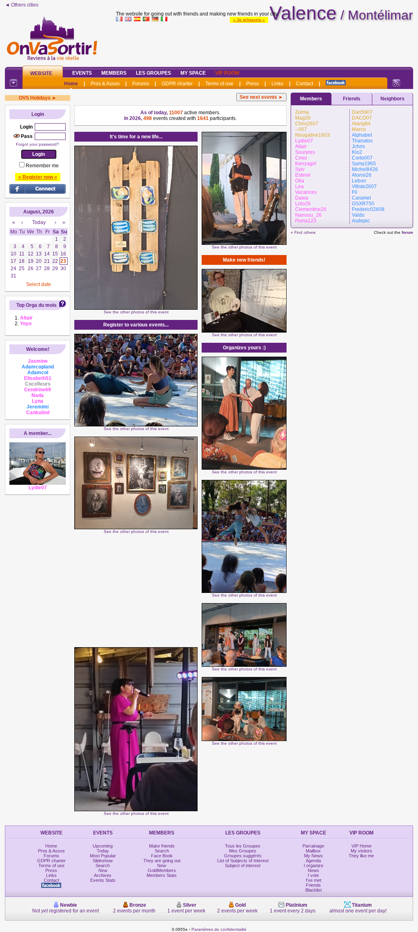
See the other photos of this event (136, 312)
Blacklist (313, 890)
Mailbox (313, 850)
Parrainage (313, 845)
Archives (102, 875)
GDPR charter (177, 84)
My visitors (361, 850)
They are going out (161, 860)
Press (252, 84)
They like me (361, 855)
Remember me (42, 166)
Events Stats (103, 880)
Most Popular (103, 855)
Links (277, 84)
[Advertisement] (264, 42)
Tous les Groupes (242, 845)
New (102, 870)
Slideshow (103, 860)
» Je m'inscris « (249, 20)
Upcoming (103, 845)
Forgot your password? (37, 144)
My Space (193, 73)
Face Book (162, 855)
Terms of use (219, 84)
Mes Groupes (242, 850)
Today (103, 850)
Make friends (162, 845)
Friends (351, 99)
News (313, 870)
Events (82, 73)
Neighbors (392, 99)
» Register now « (37, 177)
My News (313, 855)
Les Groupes (153, 73)
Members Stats (162, 875)
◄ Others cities (21, 5)
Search (103, 865)
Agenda (313, 860)
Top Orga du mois (36, 305)
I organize (313, 865)
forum (407, 232)
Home (71, 84)
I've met (313, 880)
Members (114, 73)
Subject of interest (242, 865)
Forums (140, 84)
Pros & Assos (105, 84)
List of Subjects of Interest (243, 860)
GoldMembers (162, 870)
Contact (304, 84)
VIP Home (361, 845)
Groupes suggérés (243, 855)
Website (41, 73)
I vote (313, 875)
